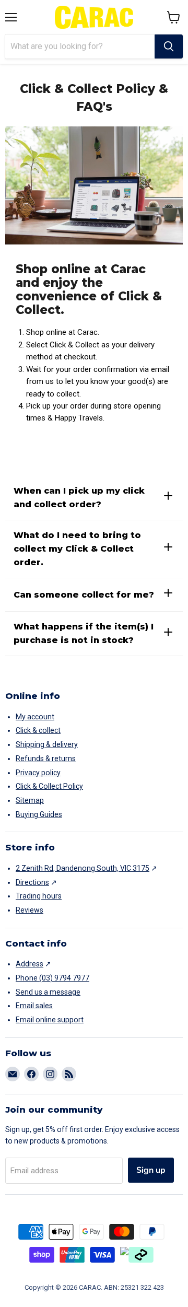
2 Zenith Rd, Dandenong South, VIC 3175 (82, 868)
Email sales (34, 1005)
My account (35, 717)
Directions (32, 882)
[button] (173, 17)
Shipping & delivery (47, 744)
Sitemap (30, 800)
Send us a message (48, 992)
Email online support (50, 1020)
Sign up (151, 1170)
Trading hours (39, 896)
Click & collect (38, 730)
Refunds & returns (46, 758)
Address (29, 964)
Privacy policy (38, 772)
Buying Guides (39, 814)
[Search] (169, 46)
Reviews (29, 910)
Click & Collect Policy (49, 786)
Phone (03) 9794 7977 (52, 978)
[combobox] (80, 46)
